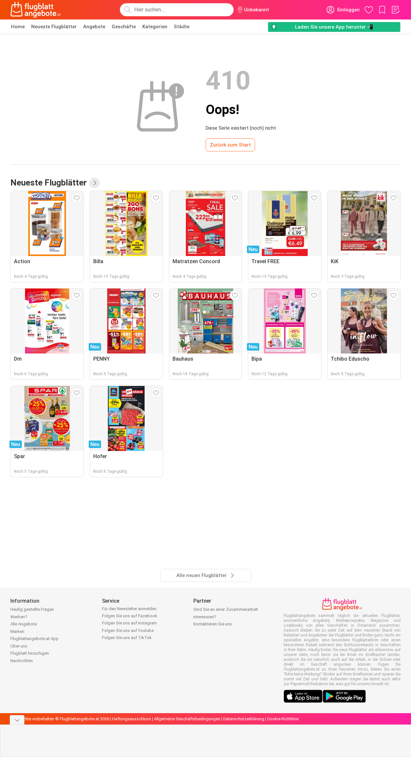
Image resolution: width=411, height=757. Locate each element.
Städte (181, 27)
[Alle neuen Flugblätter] (94, 183)
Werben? (18, 616)
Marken (17, 631)
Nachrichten (21, 660)
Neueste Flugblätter (54, 27)
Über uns (18, 646)
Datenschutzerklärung (243, 718)
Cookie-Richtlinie (283, 718)
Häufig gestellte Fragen (32, 609)
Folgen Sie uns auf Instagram (129, 623)
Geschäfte (124, 27)
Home (18, 27)
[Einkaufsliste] (395, 10)
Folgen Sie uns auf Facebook (129, 615)
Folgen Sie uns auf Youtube (128, 630)
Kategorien (154, 27)
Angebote (94, 27)
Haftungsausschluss (131, 718)
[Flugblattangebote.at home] (35, 10)
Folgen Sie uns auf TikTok (127, 637)
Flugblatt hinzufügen (29, 653)
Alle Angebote (23, 624)
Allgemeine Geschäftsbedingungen (187, 718)
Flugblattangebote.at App (34, 638)
